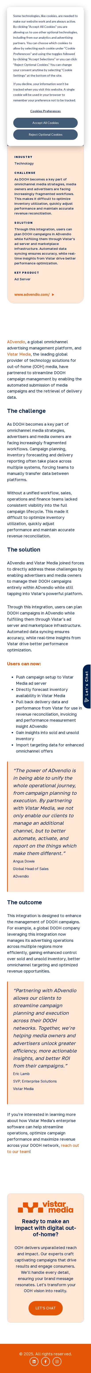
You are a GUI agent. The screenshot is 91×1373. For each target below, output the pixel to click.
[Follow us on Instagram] (57, 1361)
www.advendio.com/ (32, 294)
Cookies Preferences (45, 111)
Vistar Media (19, 354)
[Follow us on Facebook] (45, 1361)
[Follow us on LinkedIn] (34, 1361)
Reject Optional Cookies (46, 134)
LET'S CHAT (46, 1308)
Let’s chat (86, 683)
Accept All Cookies (45, 123)
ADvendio (16, 341)
